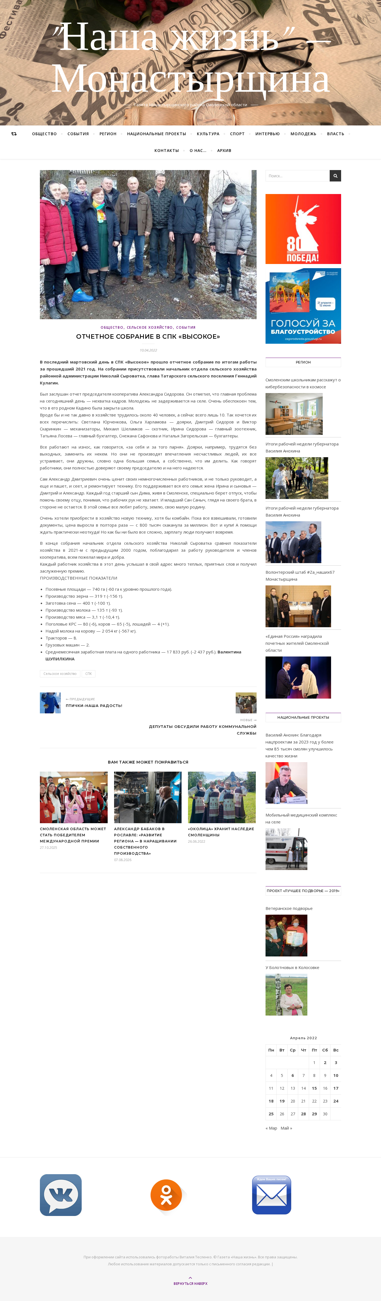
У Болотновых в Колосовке (292, 967)
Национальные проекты (156, 133)
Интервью (267, 133)
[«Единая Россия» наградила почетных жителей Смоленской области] (298, 677)
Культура (208, 133)
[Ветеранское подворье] (286, 936)
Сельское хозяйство (150, 327)
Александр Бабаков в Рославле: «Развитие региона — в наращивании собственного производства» (145, 841)
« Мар (271, 1128)
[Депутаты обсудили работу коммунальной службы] (246, 702)
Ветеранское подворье (289, 908)
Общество (44, 133)
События (78, 133)
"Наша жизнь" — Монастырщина (191, 59)
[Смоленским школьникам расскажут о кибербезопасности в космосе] (294, 414)
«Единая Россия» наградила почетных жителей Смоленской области (297, 643)
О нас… (198, 150)
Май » (286, 1128)
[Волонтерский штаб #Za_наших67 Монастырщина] (298, 606)
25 (271, 1113)
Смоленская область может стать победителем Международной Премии (73, 835)
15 (314, 1088)
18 (271, 1101)
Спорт (237, 133)
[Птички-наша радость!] (50, 702)
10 (335, 1075)
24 (335, 1101)
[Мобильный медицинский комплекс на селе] (286, 850)
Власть (335, 133)
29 (314, 1113)
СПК (88, 673)
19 (281, 1101)
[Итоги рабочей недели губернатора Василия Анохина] (297, 478)
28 (303, 1113)
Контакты (167, 150)
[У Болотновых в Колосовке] (286, 995)
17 (335, 1088)
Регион (108, 133)
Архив (224, 150)
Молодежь (304, 133)
